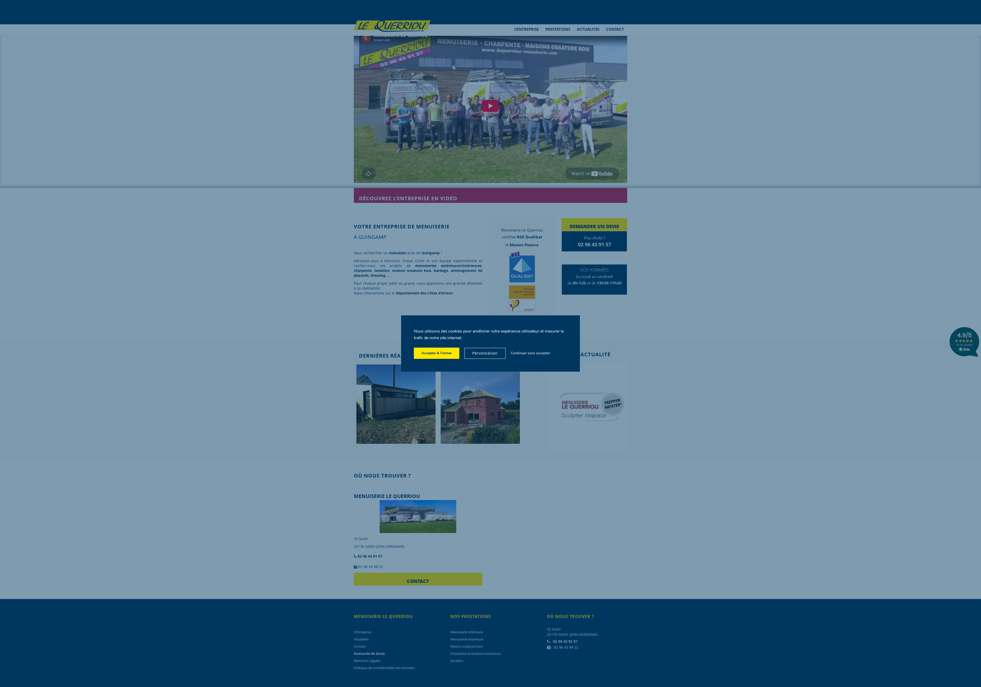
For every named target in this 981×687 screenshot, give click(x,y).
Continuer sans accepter (530, 353)
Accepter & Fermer (437, 353)
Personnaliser (485, 353)
